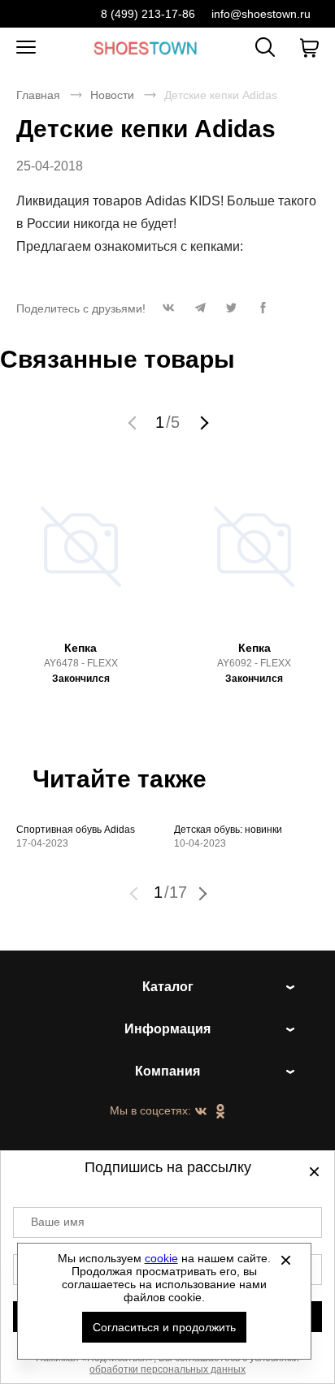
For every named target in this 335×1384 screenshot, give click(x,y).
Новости (112, 94)
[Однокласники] (220, 1112)
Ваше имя (58, 1221)
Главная (38, 94)
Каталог (168, 987)
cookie (161, 1258)
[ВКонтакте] (201, 1112)
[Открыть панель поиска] (265, 47)
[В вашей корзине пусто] (309, 48)
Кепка (80, 647)
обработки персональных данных (167, 1369)
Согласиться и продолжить (164, 1327)
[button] (168, 312)
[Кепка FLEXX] (81, 554)
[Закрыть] (286, 1260)
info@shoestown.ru (261, 13)
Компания (167, 1071)
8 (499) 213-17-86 (148, 13)
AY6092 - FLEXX (254, 663)
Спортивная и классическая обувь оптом (145, 47)
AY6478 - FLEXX (81, 663)
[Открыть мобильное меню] (26, 48)
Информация (167, 1029)
